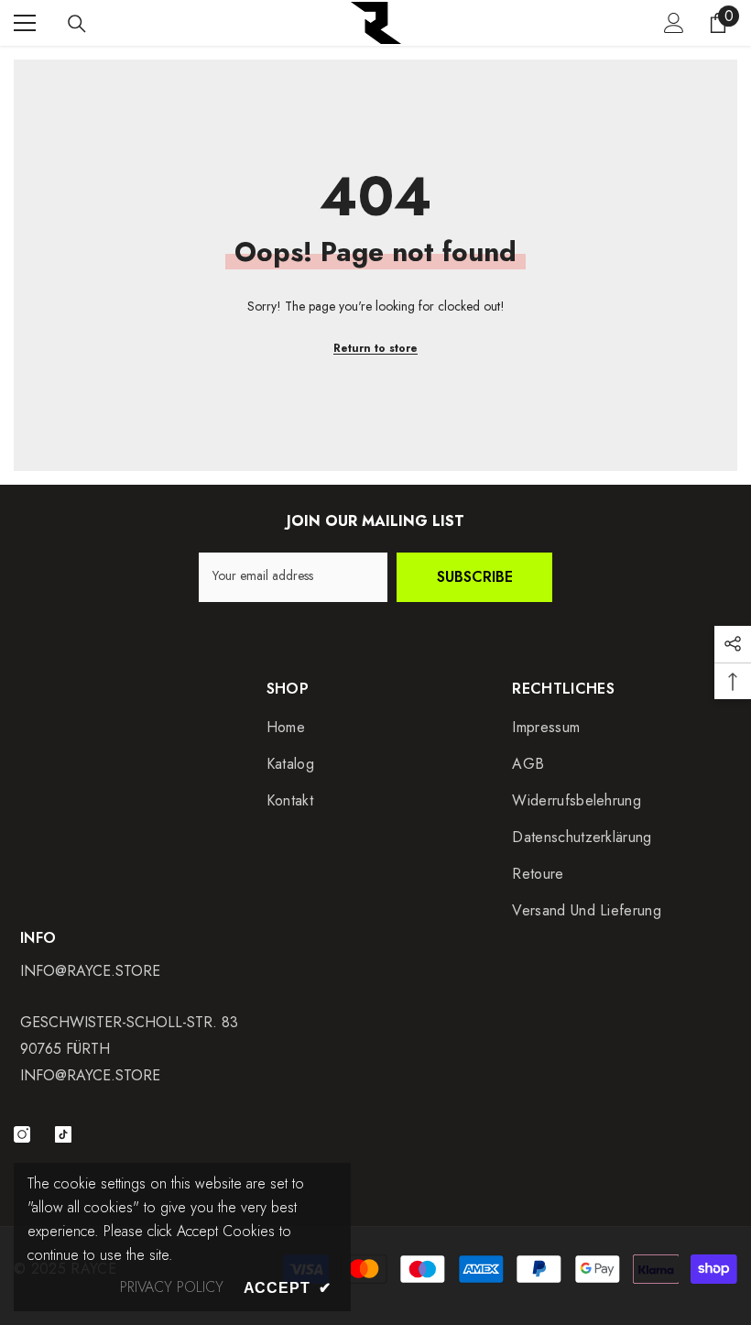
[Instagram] (22, 1134)
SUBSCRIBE (475, 576)
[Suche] (77, 24)
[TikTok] (63, 1134)
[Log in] (674, 23)
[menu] (25, 23)
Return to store (375, 348)
